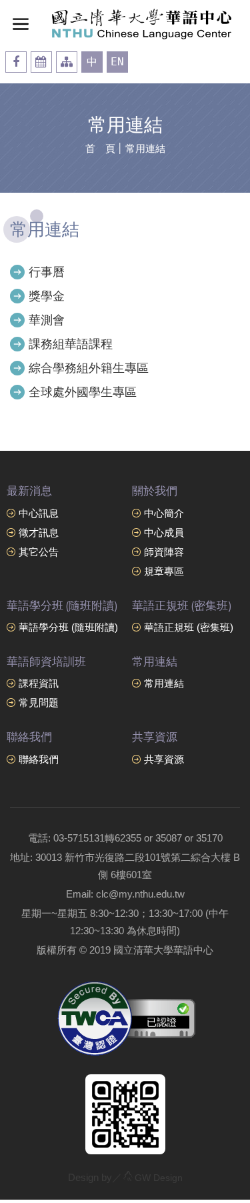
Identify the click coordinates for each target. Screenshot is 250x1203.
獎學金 (47, 296)
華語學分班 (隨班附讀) (68, 627)
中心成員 (164, 532)
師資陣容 (164, 551)
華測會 (47, 320)
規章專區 (164, 571)
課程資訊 (39, 683)
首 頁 (100, 148)
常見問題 (39, 702)
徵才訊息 (39, 532)
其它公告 (39, 551)
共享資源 (164, 759)
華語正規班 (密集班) (188, 627)
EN (117, 61)
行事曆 (47, 272)
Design (159, 1177)
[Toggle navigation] (20, 23)
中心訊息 (39, 513)
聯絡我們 (39, 759)
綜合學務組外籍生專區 (89, 368)
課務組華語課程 (71, 344)
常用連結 (145, 148)
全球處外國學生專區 (83, 392)
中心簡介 (164, 513)
